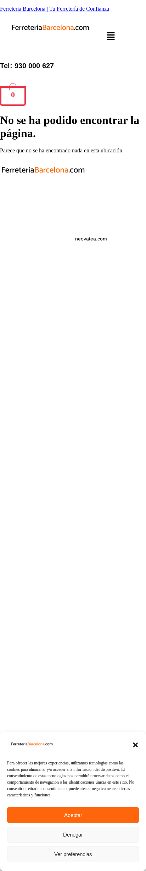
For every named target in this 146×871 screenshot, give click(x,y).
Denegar (73, 835)
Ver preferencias (73, 854)
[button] (135, 744)
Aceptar (73, 815)
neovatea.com (91, 239)
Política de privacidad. (73, 190)
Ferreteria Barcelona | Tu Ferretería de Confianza (54, 9)
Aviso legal (73, 201)
